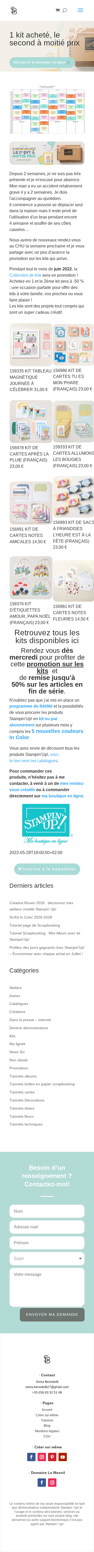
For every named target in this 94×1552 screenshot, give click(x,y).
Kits (12, 1036)
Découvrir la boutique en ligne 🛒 (42, 62)
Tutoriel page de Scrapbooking (34, 925)
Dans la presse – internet (30, 1020)
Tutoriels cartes (22, 1092)
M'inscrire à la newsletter (47, 869)
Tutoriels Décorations (26, 1100)
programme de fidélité (30, 706)
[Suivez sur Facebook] (31, 1457)
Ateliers (15, 988)
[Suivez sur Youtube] (62, 1457)
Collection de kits (25, 275)
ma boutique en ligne (62, 796)
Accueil (47, 1410)
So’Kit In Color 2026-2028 (30, 917)
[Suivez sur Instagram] (42, 1457)
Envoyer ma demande (52, 1314)
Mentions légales (47, 1431)
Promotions (18, 1068)
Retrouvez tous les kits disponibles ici (47, 636)
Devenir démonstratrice (28, 1028)
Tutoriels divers (21, 1108)
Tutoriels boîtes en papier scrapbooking (42, 1084)
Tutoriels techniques (26, 1124)
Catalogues (18, 1004)
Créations (17, 1012)
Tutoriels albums (23, 1076)
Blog (47, 1425)
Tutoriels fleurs (21, 1116)
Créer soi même (47, 1415)
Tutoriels (47, 1420)
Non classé (18, 1060)
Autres (14, 996)
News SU (17, 1052)
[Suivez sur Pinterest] (52, 1457)
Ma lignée (17, 1044)
